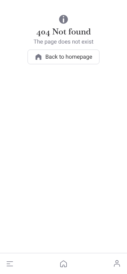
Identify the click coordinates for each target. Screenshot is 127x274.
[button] (9, 263)
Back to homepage (69, 56)
